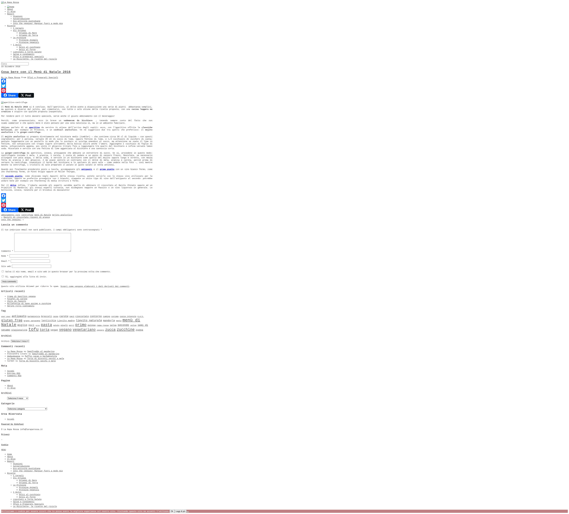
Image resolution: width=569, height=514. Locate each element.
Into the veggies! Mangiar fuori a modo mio (38, 23)
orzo (38, 325)
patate (56, 325)
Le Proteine (19, 37)
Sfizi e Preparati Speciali (42, 77)
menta (118, 321)
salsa (113, 325)
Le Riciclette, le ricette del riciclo (35, 59)
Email (5, 261)
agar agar (6, 316)
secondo (123, 325)
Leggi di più (180, 511)
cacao (55, 317)
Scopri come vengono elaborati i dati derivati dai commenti (94, 286)
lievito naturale (89, 320)
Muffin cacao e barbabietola (41, 356)
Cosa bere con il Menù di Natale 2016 (36, 72)
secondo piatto (13, 176)
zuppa (139, 330)
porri (71, 325)
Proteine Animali (28, 40)
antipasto (19, 316)
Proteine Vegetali (29, 42)
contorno (96, 316)
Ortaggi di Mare (28, 33)
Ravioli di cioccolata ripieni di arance (27, 217)
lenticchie (48, 320)
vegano (65, 330)
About (10, 9)
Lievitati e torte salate (27, 52)
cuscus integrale (128, 317)
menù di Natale (42, 215)
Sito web (6, 266)
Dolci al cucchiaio (29, 47)
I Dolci (17, 45)
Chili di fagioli (16, 301)
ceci (71, 316)
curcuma (115, 317)
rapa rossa (103, 325)
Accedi (10, 371)
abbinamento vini (10, 215)
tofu (33, 329)
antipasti (86, 169)
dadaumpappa (13, 356)
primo (80, 325)
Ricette (11, 26)
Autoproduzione (21, 18)
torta (44, 330)
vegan (54, 330)
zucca (110, 330)
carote (63, 316)
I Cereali (18, 28)
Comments (14, 376)
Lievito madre (66, 321)
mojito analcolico (62, 215)
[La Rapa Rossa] (10, 2)
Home (9, 454)
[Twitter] (76, 85)
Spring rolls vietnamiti (20, 306)
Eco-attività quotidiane (26, 21)
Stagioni (18, 16)
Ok (172, 511)
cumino (106, 316)
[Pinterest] (76, 90)
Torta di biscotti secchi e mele (45, 358)
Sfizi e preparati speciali (28, 56)
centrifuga (27, 215)
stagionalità (19, 330)
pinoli (64, 325)
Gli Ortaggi (19, 30)
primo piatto (107, 169)
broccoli (46, 316)
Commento (7, 251)
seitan (133, 325)
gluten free (11, 320)
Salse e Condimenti (23, 502)
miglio (22, 325)
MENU (3, 450)
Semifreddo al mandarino (41, 351)
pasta (46, 325)
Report (10, 14)
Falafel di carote (17, 299)
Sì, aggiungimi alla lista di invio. (25, 277)
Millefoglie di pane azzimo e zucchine (29, 303)
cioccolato (82, 316)
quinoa (92, 325)
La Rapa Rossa (12, 77)
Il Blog (11, 11)
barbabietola (34, 317)
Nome (4, 256)
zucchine (126, 330)
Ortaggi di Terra (28, 35)
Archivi (5, 341)
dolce (13, 185)
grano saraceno (32, 321)
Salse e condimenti (23, 54)
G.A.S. (141, 317)
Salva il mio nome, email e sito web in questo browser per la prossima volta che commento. (58, 271)
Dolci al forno (27, 49)
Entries (13, 373)
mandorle (109, 320)
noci (31, 325)
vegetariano (84, 330)
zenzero (100, 330)
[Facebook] (76, 81)
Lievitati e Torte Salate (27, 499)
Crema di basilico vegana (21, 296)
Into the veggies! (11, 219)
